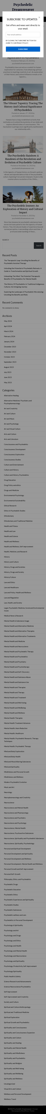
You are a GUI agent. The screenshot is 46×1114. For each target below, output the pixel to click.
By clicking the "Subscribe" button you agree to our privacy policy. (21, 42)
